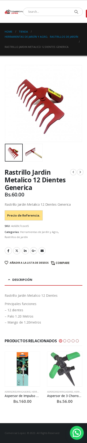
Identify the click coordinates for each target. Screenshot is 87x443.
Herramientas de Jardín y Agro (39, 232)
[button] (10, 103)
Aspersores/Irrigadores (18, 391)
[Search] (76, 12)
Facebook (8, 250)
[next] (80, 172)
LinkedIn (25, 250)
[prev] (73, 172)
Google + (33, 250)
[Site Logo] (14, 11)
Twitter (16, 250)
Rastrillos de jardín (16, 237)
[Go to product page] (22, 369)
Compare (63, 263)
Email (42, 250)
